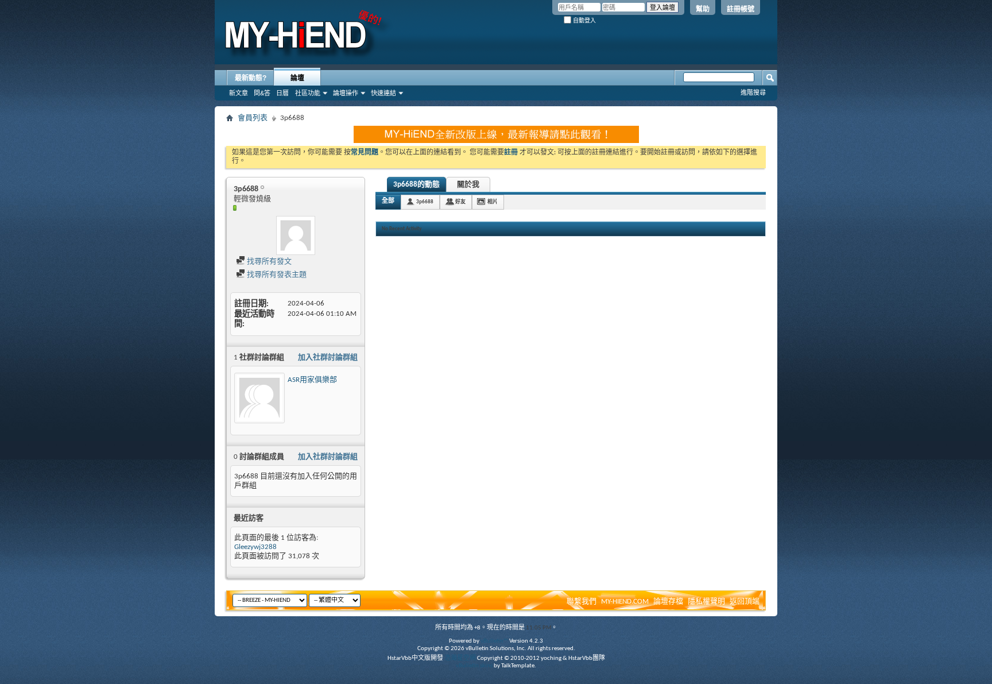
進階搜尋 (753, 92)
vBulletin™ (494, 641)
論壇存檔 (668, 601)
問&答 (262, 93)
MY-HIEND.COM (625, 601)
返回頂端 (745, 601)
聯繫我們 (581, 601)
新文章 (238, 93)
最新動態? (250, 78)
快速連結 (383, 93)
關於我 (468, 184)
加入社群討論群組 (328, 357)
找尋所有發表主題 (276, 275)
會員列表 (253, 118)
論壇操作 (345, 93)
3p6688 (424, 201)
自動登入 (583, 20)
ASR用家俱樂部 (312, 380)
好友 (460, 201)
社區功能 (307, 93)
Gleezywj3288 (255, 547)
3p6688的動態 (416, 184)
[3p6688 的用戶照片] (295, 235)
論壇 (297, 78)
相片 (492, 201)
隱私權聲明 (706, 601)
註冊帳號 (740, 9)
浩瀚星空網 (460, 658)
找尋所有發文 (268, 261)
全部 (388, 201)
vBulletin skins (474, 666)
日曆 (282, 93)
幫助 (703, 9)
